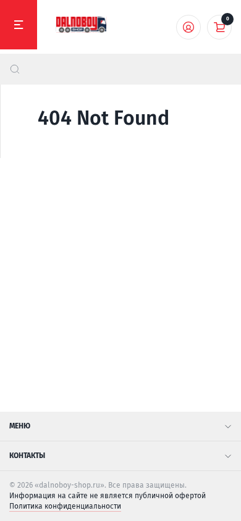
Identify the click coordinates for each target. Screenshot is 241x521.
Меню (19, 426)
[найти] (14, 69)
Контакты (27, 455)
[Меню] (18, 24)
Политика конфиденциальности (65, 506)
